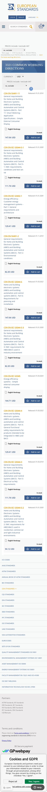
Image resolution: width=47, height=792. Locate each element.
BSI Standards (8, 583)
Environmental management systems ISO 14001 (22, 658)
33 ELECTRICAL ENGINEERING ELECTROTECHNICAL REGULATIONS (18, 54)
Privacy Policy (6, 740)
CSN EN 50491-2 (14, 247)
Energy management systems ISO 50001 (18, 669)
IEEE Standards (8, 612)
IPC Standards (8, 617)
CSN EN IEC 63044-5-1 (14, 160)
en (37, 17)
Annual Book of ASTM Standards (16, 577)
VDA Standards (17, 710)
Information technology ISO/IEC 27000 (18, 687)
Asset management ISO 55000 (14, 664)
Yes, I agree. (34, 781)
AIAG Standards (8, 565)
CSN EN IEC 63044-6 (14, 292)
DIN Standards (8, 600)
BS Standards (19, 703)
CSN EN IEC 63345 (12, 381)
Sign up (21, 17)
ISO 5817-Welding (9, 681)
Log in (12, 17)
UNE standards (8, 629)
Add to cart (35, 137)
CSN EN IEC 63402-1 (13, 204)
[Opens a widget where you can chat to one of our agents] (37, 787)
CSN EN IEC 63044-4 (14, 424)
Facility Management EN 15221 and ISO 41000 (20, 675)
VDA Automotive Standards (13, 635)
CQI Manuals (6, 713)
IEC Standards (8, 606)
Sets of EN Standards (11, 646)
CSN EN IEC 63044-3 (14, 473)
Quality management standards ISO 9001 (19, 652)
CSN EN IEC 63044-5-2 (14, 521)
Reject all (13, 781)
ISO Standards (8, 623)
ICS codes (6, 560)
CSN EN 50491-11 (14, 108)
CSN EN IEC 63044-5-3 (14, 340)
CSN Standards (17, 53)
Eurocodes (6, 641)
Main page (5, 53)
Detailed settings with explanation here (23, 787)
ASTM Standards (9, 571)
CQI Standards (8, 594)
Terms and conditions (21, 733)
